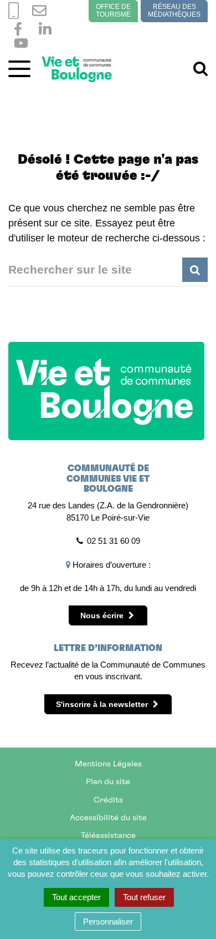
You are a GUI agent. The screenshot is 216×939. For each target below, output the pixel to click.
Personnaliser (108, 921)
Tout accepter (76, 897)
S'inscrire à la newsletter (103, 704)
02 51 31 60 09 (113, 541)
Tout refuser (144, 897)
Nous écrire (103, 615)
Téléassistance (108, 835)
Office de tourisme (113, 10)
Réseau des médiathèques (174, 10)
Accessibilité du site (108, 818)
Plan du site (108, 782)
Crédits (108, 800)
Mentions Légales (108, 764)
